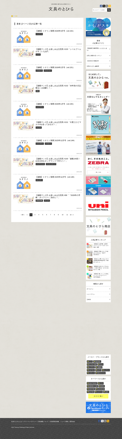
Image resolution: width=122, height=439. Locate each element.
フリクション (48, 70)
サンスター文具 (92, 364)
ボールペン (90, 289)
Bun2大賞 (91, 392)
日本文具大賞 (100, 389)
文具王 (106, 392)
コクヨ (101, 364)
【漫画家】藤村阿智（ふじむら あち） (97, 49)
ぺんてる (39, 127)
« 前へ (23, 214)
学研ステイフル (101, 373)
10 (62, 214)
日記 (38, 91)
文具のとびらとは (16, 421)
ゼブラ (99, 370)
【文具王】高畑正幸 (93, 61)
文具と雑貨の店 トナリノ (94, 55)
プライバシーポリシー (29, 421)
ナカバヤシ (91, 370)
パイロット (39, 70)
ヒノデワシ (91, 367)
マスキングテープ (51, 164)
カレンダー (39, 180)
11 (67, 214)
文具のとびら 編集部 (93, 66)
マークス (47, 200)
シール (38, 54)
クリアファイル (40, 164)
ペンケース (39, 34)
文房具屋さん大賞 (93, 386)
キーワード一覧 (97, 396)
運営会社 (72, 421)
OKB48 (102, 386)
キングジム (106, 370)
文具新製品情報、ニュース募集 (59, 421)
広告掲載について (43, 421)
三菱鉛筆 (99, 367)
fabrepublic (97, 361)
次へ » (72, 214)
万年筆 (89, 299)
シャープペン (40, 107)
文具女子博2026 (92, 383)
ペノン (90, 361)
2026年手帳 (39, 200)
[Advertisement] (98, 329)
